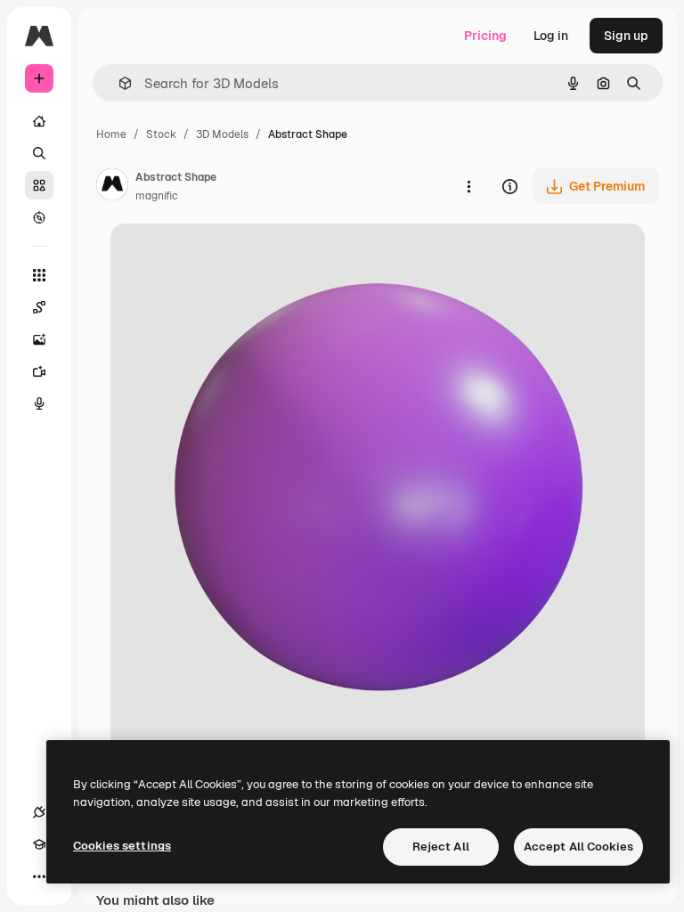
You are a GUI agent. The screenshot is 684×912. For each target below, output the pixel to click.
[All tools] (39, 275)
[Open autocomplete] (118, 83)
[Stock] (39, 185)
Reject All (440, 846)
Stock (161, 134)
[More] (39, 876)
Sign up (626, 36)
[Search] (39, 153)
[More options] (468, 186)
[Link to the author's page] (112, 187)
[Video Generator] (39, 371)
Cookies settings (122, 845)
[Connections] (39, 812)
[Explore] (39, 217)
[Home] (39, 121)
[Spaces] (39, 307)
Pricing (485, 36)
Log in (550, 36)
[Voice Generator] (39, 403)
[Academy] (39, 844)
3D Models (222, 134)
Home (111, 134)
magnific (156, 196)
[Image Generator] (39, 339)
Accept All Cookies (578, 846)
